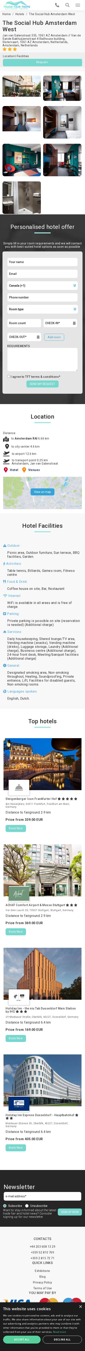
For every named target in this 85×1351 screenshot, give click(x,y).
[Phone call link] (57, 5)
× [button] (80, 1306)
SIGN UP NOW (70, 1212)
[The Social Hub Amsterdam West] (21, 88)
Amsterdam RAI (26, 438)
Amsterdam (10, 45)
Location (9, 56)
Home (6, 14)
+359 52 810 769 (42, 1252)
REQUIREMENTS (18, 346)
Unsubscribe (39, 1205)
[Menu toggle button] (78, 5)
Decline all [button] (62, 1339)
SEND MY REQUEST (42, 384)
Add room (54, 337)
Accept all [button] (22, 1339)
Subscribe (15, 1205)
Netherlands (29, 45)
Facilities (23, 56)
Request (42, 62)
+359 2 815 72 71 (42, 1258)
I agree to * (35, 376)
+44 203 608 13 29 (42, 1246)
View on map (42, 492)
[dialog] (42, 1326)
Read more (59, 1332)
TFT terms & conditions (42, 376)
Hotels (19, 14)
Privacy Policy (42, 1282)
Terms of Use (42, 1288)
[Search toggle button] (67, 5)
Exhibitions (42, 1271)
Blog (42, 1276)
